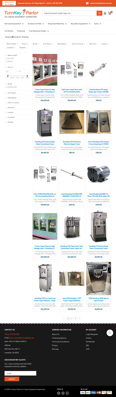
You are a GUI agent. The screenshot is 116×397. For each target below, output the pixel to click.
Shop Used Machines (56, 23)
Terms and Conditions (60, 341)
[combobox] (69, 13)
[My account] (105, 13)
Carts (96, 23)
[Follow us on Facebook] (58, 393)
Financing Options (59, 338)
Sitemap (55, 349)
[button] (12, 43)
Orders (88, 338)
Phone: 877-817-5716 (12, 334)
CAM (87, 349)
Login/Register (92, 334)
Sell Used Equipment (13, 23)
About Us (55, 334)
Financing (21, 31)
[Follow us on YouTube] (67, 393)
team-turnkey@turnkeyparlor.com (21, 338)
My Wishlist (90, 341)
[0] (109, 13)
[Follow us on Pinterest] (63, 393)
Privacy (55, 345)
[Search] (99, 13)
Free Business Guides (37, 31)
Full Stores (9, 31)
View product (44, 72)
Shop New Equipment (79, 23)
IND (87, 345)
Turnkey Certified (34, 23)
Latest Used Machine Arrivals (101, 3)
